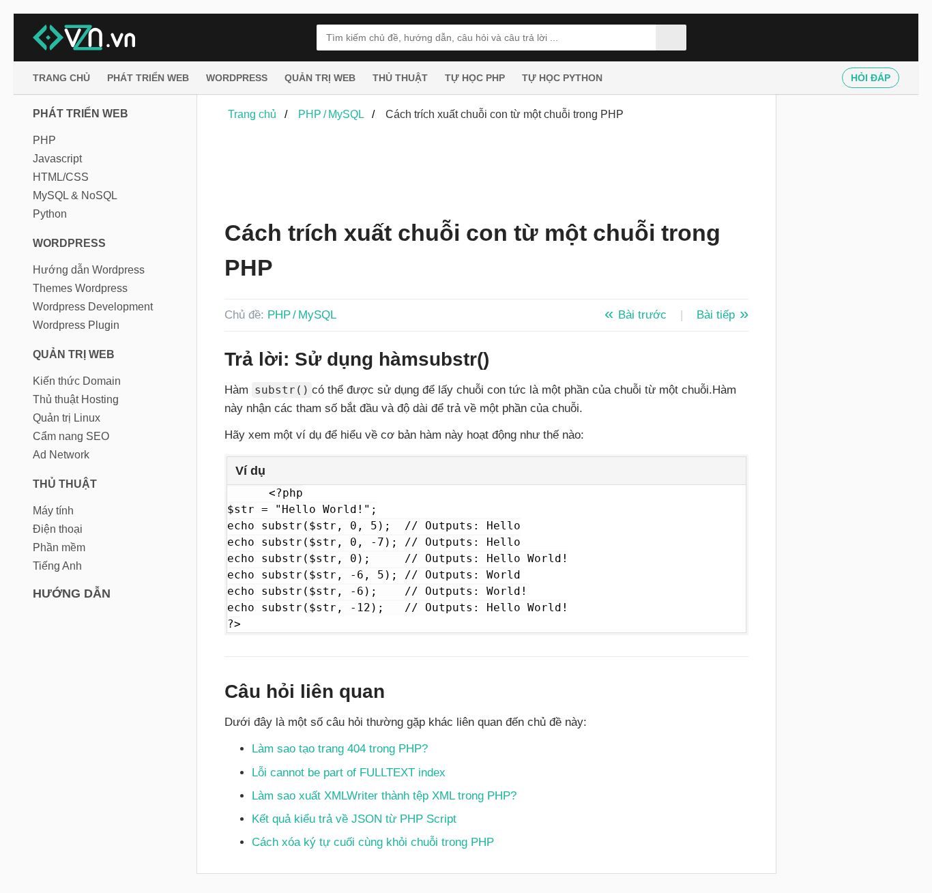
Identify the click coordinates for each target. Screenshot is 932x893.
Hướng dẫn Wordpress (89, 270)
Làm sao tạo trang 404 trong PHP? (340, 748)
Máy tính (53, 510)
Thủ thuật (400, 77)
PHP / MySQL (301, 314)
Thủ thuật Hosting (76, 399)
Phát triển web (148, 77)
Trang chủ (61, 77)
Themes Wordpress (80, 288)
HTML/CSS (61, 177)
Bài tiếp (716, 314)
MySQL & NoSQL (75, 195)
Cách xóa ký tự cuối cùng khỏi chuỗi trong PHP (373, 842)
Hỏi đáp (870, 77)
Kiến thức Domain (77, 381)
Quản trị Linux (66, 418)
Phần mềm (59, 547)
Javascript (57, 158)
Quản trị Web (320, 77)
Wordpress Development (93, 306)
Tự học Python (562, 77)
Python (50, 214)
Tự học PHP (475, 77)
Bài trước (642, 314)
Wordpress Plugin (76, 325)
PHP (44, 140)
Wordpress (236, 77)
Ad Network (61, 454)
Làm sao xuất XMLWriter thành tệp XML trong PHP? (384, 795)
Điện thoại (58, 529)
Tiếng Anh (57, 566)
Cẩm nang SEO (71, 436)
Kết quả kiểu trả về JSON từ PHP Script (354, 819)
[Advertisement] (472, 172)
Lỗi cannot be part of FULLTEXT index (349, 772)
